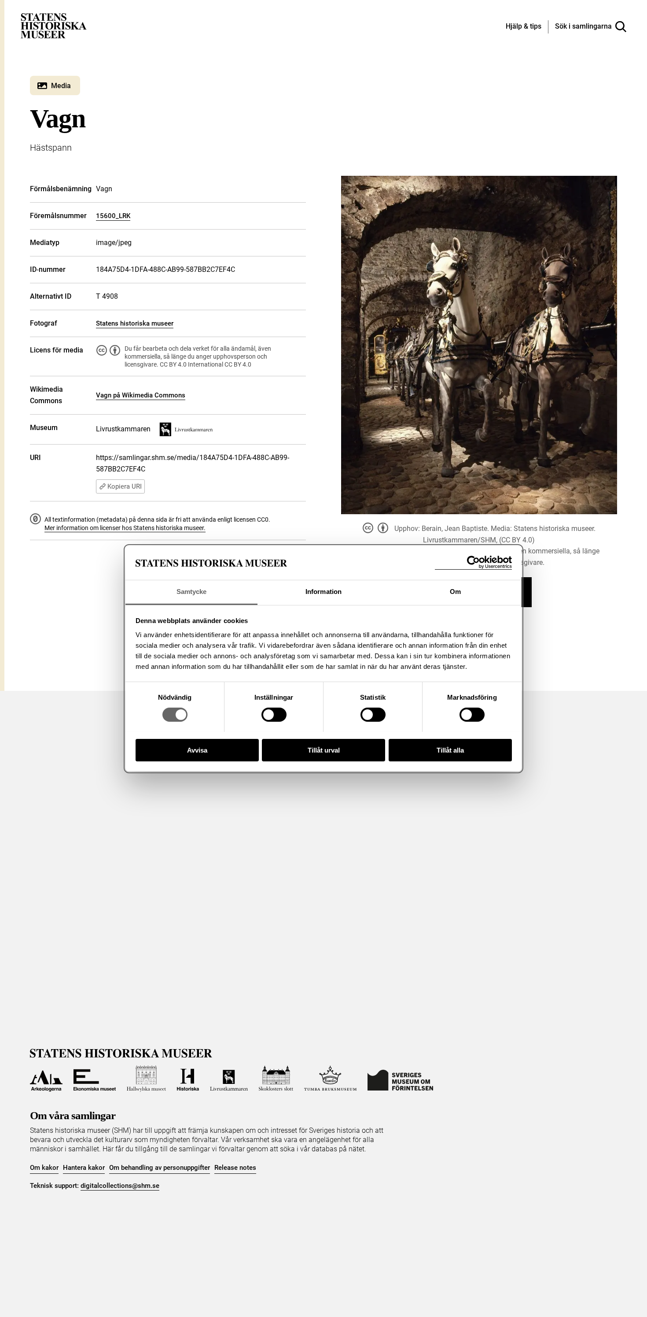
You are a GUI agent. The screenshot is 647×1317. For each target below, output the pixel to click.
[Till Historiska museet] (188, 1078)
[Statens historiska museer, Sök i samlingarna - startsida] (54, 25)
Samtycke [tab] (191, 591)
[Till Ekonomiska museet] (95, 1078)
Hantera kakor (84, 1168)
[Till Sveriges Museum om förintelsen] (400, 1078)
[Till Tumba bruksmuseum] (330, 1078)
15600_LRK (113, 216)
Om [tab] (455, 591)
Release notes (235, 1168)
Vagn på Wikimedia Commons (140, 395)
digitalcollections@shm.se (120, 1186)
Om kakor (44, 1168)
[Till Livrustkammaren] (229, 1078)
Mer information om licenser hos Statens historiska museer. (125, 527)
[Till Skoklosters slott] (276, 1078)
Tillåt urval (324, 749)
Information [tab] (323, 591)
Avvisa (197, 749)
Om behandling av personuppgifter (159, 1168)
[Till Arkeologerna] (46, 1078)
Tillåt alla (450, 749)
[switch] (274, 715)
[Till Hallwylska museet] (146, 1078)
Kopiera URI (124, 486)
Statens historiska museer (134, 323)
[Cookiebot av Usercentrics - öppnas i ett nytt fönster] (473, 562)
